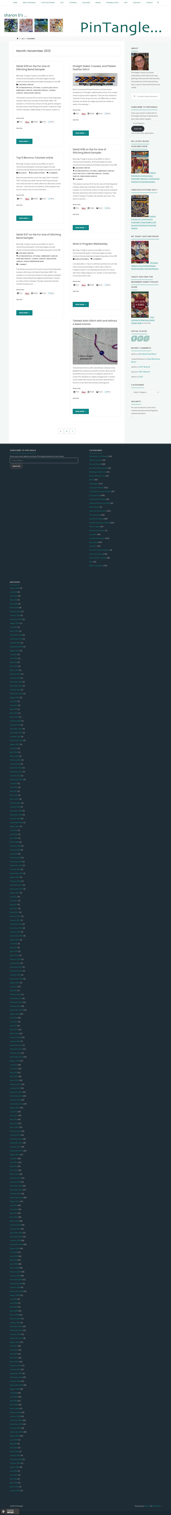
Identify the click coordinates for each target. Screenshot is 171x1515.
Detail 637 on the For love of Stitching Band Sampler (38, 236)
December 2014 (16, 998)
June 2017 (14, 900)
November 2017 (16, 885)
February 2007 (15, 1365)
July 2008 (13, 1299)
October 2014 (15, 1006)
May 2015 (13, 990)
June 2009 (14, 1256)
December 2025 (16, 619)
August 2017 (15, 893)
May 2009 (13, 1260)
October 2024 (15, 642)
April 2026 (14, 604)
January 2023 (15, 725)
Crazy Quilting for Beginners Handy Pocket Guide (142, 320)
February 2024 (15, 674)
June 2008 (14, 1303)
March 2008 (14, 1315)
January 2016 (15, 963)
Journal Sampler (38, 259)
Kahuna (147, 1506)
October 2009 (15, 1240)
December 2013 (16, 1045)
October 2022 (15, 736)
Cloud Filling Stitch (49, 88)
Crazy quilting (94, 495)
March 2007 (14, 1361)
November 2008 (16, 1283)
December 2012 (16, 1092)
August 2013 (15, 1061)
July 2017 (13, 896)
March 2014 (14, 1033)
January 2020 (15, 850)
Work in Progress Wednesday (90, 244)
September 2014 (16, 1010)
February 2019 (15, 857)
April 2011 (14, 1170)
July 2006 (13, 1393)
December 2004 (16, 1459)
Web (91, 562)
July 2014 (13, 1018)
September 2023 (16, 693)
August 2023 (15, 697)
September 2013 (16, 1057)
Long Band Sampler (26, 85)
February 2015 (15, 994)
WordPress (156, 1506)
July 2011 (13, 1158)
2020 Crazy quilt (95, 460)
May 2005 (13, 1443)
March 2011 (14, 1174)
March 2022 (14, 756)
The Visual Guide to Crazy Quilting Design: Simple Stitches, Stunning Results (144, 266)
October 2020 (15, 818)
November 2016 (16, 928)
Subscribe (138, 128)
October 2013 (15, 1053)
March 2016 (14, 955)
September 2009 (16, 1244)
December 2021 (16, 768)
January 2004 (15, 1490)
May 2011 (13, 1166)
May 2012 (13, 1119)
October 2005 (15, 1428)
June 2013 (14, 1068)
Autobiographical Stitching (29, 88)
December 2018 (16, 861)
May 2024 (13, 662)
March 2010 (14, 1221)
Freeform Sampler (40, 90)
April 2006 (14, 1404)
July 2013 (13, 1065)
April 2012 (14, 1123)
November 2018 (16, 865)
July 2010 (13, 1205)
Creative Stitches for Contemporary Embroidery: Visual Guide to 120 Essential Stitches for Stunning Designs (143, 222)
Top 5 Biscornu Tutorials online (34, 157)
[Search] (158, 2)
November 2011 (16, 1143)
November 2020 (16, 814)
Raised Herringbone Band (34, 261)
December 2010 (16, 1186)
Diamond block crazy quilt (99, 503)
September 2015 (16, 979)
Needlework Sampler (32, 93)
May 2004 (13, 1479)
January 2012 (15, 1135)
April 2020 (14, 838)
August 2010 (15, 1201)
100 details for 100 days (98, 456)
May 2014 (13, 1025)
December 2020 (16, 811)
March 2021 (14, 799)
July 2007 (13, 1346)
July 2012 (13, 1111)
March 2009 (14, 1268)
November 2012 (16, 1096)
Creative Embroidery (97, 499)
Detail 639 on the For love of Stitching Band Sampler (33, 67)
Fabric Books (94, 507)
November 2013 (16, 1049)
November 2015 (16, 971)
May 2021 (13, 791)
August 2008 (15, 1295)
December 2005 (16, 1420)
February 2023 (15, 721)
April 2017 (14, 908)
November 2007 (16, 1330)
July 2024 (13, 654)
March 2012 (14, 1127)
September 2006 (16, 1385)
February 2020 (15, 846)
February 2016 (15, 959)
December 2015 (16, 967)
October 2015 (15, 975)
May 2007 (13, 1354)
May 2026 (13, 600)
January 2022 (15, 764)
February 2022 (15, 760)
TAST (141, 377)
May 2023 (13, 709)
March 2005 (14, 1451)
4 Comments (53, 173)
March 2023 (14, 717)
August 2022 (15, 744)
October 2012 (15, 1100)
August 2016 (15, 940)
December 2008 (16, 1279)
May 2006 (13, 1401)
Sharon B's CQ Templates (99, 550)
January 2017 (15, 920)
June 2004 (14, 1475)
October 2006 (15, 1381)
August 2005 (15, 1436)
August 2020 (15, 826)
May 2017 (13, 904)
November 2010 (16, 1190)
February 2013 (15, 1084)
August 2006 (15, 1389)
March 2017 (14, 912)
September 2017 (16, 889)
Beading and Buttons (97, 472)
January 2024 (15, 678)
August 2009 (15, 1248)
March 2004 (14, 1486)
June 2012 (14, 1115)
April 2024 (14, 666)
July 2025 (13, 627)
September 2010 (16, 1197)
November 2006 (16, 1377)
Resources (22, 173)
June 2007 (14, 1350)
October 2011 (15, 1147)
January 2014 (15, 1041)
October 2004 (15, 1463)
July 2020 (13, 830)
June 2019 (14, 854)
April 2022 (14, 752)
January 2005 (15, 1455)
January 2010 (15, 1229)
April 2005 (14, 1447)
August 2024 (15, 650)
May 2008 (13, 1307)
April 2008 (14, 1311)
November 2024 (16, 639)
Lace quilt (93, 534)
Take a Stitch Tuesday (97, 558)
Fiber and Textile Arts (97, 511)
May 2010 (13, 1213)
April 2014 (14, 1029)
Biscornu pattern (38, 173)
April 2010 (14, 1217)
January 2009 (15, 1275)
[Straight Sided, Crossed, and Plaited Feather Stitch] (106, 79)
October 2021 (15, 775)
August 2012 (15, 1107)
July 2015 (13, 986)
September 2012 (16, 1104)
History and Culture (97, 530)
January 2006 (15, 1416)
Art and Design (95, 464)
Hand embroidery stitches (99, 522)
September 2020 (16, 822)
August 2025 (15, 623)
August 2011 (15, 1154)
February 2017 (15, 916)
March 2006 (14, 1408)
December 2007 (16, 1326)
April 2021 (14, 795)
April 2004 (14, 1483)
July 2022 (13, 748)
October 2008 (15, 1287)
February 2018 (15, 881)
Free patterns (94, 515)
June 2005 (14, 1440)
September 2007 (16, 1338)
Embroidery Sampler (24, 90)
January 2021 (15, 807)
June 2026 (14, 596)
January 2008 (15, 1322)
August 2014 (15, 1014)
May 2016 (13, 947)
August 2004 (15, 1467)
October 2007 (15, 1334)
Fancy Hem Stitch (79, 173)
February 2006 (15, 1412)
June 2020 (14, 834)
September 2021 (16, 779)
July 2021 (13, 783)
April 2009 (14, 1264)
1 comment (79, 179)
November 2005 (16, 1424)
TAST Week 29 (144, 367)
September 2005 (16, 1432)
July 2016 (13, 943)
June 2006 (14, 1397)
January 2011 (15, 1182)
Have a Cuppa (94, 526)
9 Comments (97, 259)
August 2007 (15, 1342)
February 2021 (15, 803)
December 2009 (16, 1232)
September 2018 (16, 873)
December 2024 (16, 635)
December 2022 (16, 729)
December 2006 (16, 1373)
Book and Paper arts (97, 476)
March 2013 (14, 1080)
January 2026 (15, 615)
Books (91, 479)
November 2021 (16, 771)
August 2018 (15, 877)
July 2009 (13, 1252)
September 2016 (16, 936)
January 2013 (15, 1088)
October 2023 (15, 689)
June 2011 (14, 1162)
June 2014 (14, 1022)
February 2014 (15, 1037)
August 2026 (15, 588)
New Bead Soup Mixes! (147, 354)
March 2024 (14, 670)
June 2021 (14, 787)
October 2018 (15, 869)
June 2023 (14, 705)
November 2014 (16, 1002)
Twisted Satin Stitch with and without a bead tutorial (95, 322)
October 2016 (15, 932)
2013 (23, 39)
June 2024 (14, 658)
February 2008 (15, 1318)
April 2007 (14, 1357)
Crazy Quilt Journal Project (100, 491)
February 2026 (15, 611)
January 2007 (15, 1369)
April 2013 (14, 1076)
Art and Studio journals (98, 468)
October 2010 (15, 1193)
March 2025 (14, 631)
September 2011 (16, 1150)
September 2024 (16, 646)
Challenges (93, 483)
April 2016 (14, 951)
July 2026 (13, 592)
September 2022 (16, 740)
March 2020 (14, 842)
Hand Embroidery (96, 519)
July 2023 (13, 701)
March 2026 (14, 607)
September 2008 (16, 1291)
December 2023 (16, 682)
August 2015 (15, 982)
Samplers (93, 546)
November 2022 (16, 732)
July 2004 (13, 1471)
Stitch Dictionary (96, 554)
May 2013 (13, 1072)
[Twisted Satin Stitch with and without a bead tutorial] (106, 346)
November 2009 (16, 1236)
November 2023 (16, 686)
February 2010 (15, 1225)
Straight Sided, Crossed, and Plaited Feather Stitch (94, 67)
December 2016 (16, 924)
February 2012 (15, 1131)
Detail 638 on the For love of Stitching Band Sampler (89, 151)
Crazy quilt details (96, 487)
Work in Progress (82, 259)
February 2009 (15, 1272)
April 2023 (14, 713)
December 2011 (16, 1139)
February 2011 (15, 1178)
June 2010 (14, 1209)
